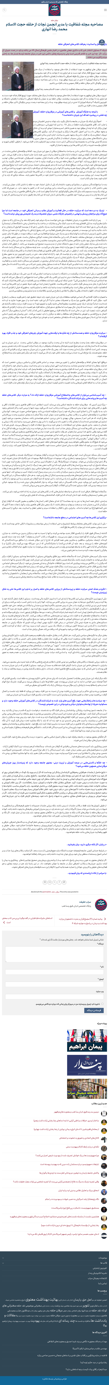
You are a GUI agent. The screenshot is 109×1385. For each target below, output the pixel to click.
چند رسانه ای (66, 1320)
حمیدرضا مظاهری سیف (68, 1306)
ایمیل (101, 979)
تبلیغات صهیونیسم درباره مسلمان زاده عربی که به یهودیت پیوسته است (69, 1164)
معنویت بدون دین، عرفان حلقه (63, 1315)
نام (102, 966)
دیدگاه (100, 943)
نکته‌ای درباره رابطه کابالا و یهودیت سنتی (82, 1147)
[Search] (4, 10)
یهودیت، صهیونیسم (24, 1321)
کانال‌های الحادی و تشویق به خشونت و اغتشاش (79, 1138)
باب (68, 1300)
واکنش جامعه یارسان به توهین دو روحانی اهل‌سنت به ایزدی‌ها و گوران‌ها (69, 1173)
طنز (90, 1311)
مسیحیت (98, 1316)
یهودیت (35, 1320)
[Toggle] (3, 1257)
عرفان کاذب (34, 1311)
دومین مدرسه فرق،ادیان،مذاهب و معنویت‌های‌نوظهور (76, 1112)
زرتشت (57, 1305)
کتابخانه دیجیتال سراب (97, 1278)
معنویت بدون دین (83, 1316)
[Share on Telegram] (45, 882)
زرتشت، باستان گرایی (48, 1306)
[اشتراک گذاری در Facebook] (59, 882)
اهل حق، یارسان (82, 1300)
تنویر (86, 1305)
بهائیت (53, 1299)
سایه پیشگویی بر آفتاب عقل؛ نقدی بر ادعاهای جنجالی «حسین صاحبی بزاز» (68, 1355)
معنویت (92, 1315)
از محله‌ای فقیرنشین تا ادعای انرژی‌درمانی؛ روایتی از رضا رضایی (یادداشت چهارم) (66, 1129)
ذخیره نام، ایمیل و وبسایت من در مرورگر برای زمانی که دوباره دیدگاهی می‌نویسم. (67, 1004)
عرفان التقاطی (76, 1310)
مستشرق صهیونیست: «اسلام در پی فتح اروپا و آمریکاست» (75, 1208)
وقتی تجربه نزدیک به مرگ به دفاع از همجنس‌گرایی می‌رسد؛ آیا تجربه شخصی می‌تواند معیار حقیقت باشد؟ (56, 1181)
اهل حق (94, 1300)
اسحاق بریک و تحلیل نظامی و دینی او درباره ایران (78, 1190)
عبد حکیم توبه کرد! (88, 1362)
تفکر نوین (94, 1305)
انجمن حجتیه (102, 1300)
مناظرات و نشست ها (83, 1321)
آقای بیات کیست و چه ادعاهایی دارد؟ (81, 1369)
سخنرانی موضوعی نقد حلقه (29, 1305)
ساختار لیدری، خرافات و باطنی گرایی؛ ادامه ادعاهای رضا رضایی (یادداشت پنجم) (66, 1120)
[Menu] (105, 10)
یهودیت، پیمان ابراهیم (10, 1321)
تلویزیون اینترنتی (100, 1268)
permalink (47, 892)
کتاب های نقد (44, 1321)
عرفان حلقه (54, 20)
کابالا (56, 1321)
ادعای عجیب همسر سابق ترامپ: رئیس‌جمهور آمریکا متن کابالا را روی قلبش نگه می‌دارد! (63, 1234)
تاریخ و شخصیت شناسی (17, 1300)
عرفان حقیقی (67, 1311)
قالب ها (103, 1263)
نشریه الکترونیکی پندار (97, 1273)
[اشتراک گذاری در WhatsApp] (64, 882)
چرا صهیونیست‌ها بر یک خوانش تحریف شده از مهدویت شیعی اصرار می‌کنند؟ (67, 1155)
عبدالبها (85, 1310)
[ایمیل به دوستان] (49, 882)
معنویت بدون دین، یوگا (23, 1316)
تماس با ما (102, 1283)
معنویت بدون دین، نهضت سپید (40, 1316)
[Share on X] (54, 882)
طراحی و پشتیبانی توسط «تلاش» (54, 1378)
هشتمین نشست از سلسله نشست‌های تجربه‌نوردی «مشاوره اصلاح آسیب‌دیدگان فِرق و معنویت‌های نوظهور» (54, 1216)
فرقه (28, 1311)
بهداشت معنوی (37, 1299)
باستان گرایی (62, 1300)
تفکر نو (100, 1306)
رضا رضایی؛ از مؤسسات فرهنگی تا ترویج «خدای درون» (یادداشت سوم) (70, 1225)
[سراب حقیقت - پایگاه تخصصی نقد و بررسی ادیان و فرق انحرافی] (54, 10)
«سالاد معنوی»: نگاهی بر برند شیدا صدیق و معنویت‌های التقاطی (73, 1341)
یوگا (105, 1325)
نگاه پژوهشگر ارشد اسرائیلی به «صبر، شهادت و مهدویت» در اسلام (72, 1199)
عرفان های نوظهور (44, 1311)
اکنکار (71, 1300)
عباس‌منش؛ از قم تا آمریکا (83, 1348)
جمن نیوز (79, 1306)
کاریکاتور (52, 1321)
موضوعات (102, 1258)
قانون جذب (21, 1311)
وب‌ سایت (100, 991)
